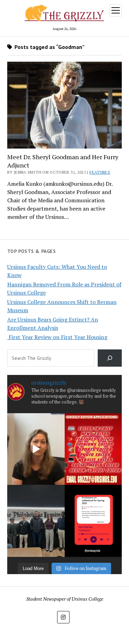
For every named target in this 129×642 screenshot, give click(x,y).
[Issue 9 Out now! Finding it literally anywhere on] (93, 521)
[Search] (110, 357)
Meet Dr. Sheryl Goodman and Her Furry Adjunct (62, 161)
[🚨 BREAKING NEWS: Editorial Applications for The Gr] (93, 449)
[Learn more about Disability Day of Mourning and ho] (36, 449)
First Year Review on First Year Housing (57, 337)
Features (99, 172)
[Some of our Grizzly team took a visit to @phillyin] (36, 521)
